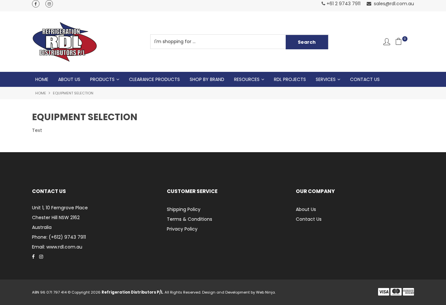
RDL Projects (290, 79)
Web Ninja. (266, 292)
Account (386, 41)
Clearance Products (154, 79)
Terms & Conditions (189, 219)
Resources (247, 79)
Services (326, 79)
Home (41, 79)
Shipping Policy (183, 209)
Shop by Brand (207, 79)
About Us (69, 79)
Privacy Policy (182, 229)
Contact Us (365, 79)
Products (102, 79)
